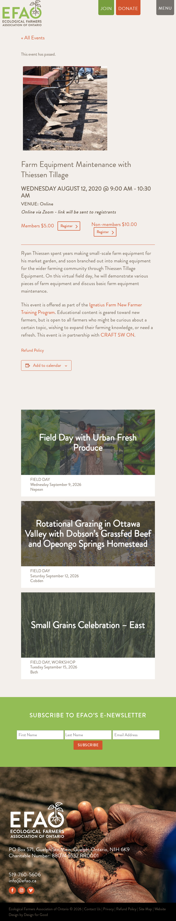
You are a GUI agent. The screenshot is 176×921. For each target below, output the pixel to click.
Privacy (108, 909)
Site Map (145, 909)
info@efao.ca (22, 880)
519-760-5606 (25, 874)
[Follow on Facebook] (12, 890)
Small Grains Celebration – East (88, 624)
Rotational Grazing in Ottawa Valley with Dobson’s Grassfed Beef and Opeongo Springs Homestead (88, 533)
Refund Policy (32, 350)
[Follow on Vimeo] (30, 890)
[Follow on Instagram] (21, 890)
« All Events (33, 37)
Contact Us (92, 909)
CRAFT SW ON (117, 334)
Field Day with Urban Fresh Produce (88, 442)
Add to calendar (47, 365)
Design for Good (36, 914)
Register (66, 226)
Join (106, 9)
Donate (128, 9)
